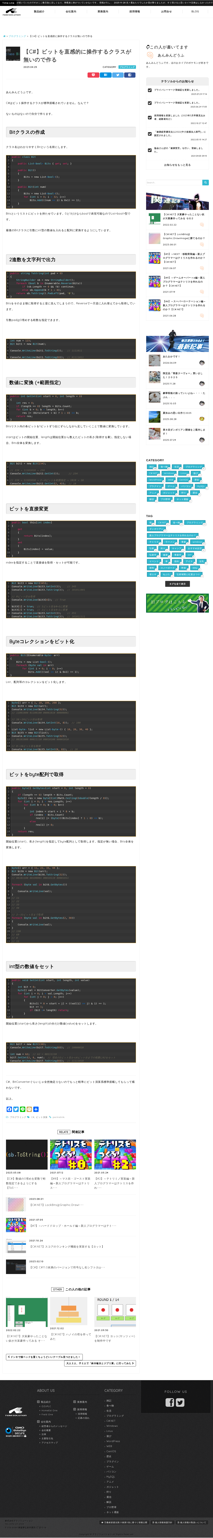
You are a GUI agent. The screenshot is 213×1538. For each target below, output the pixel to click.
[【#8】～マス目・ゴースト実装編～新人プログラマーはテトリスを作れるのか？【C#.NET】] (71, 1155)
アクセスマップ (50, 1442)
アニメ (110, 1481)
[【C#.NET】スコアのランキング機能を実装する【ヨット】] (16, 1246)
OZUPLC (46, 1406)
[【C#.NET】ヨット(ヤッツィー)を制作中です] (115, 1312)
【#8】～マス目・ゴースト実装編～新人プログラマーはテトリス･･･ (70, 1183)
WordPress (113, 1441)
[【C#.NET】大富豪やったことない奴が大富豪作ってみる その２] (27, 1312)
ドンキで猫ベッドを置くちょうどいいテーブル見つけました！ (45, 1356)
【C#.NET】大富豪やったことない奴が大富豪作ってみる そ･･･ (26, 1338)
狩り (108, 1491)
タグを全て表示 (177, 583)
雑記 (108, 1400)
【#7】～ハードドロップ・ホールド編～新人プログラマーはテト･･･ (72, 1225)
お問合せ (166, 11)
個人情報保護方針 (163, 1522)
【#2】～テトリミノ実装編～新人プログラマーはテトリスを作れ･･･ (114, 1183)
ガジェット (112, 1486)
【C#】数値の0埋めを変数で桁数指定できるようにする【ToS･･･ (26, 1183)
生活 (108, 1410)
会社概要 (46, 1430)
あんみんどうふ (171, 55)
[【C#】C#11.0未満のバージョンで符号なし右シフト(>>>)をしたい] (16, 1267)
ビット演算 (42, 1117)
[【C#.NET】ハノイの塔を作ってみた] (68, 1311)
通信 (108, 1497)
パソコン (111, 1471)
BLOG (195, 11)
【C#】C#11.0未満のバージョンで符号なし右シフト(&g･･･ (67, 1267)
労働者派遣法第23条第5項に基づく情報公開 (125, 1522)
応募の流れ (84, 1418)
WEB (109, 1446)
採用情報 (134, 11)
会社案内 (71, 11)
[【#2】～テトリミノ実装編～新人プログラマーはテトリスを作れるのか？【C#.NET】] (115, 1155)
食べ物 (110, 1405)
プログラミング (127, 67)
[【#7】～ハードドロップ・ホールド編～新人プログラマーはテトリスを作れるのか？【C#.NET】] (16, 1225)
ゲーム (110, 1466)
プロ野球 (111, 1507)
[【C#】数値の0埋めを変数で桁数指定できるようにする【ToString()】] (27, 1155)
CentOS (111, 1451)
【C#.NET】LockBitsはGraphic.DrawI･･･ (56, 1205)
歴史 (108, 1456)
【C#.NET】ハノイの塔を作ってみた (70, 1337)
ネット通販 (112, 1512)
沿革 (44, 1434)
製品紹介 (39, 11)
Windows (112, 1425)
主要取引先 (47, 1438)
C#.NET (111, 1420)
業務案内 (103, 11)
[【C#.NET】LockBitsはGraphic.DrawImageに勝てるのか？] (16, 1204)
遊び (108, 1436)
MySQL (110, 1476)
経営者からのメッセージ (54, 1426)
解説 (108, 1502)
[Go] (205, 182)
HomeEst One (50, 1410)
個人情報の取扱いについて (193, 1522)
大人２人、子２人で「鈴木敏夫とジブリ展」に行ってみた (99, 1363)
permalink (59, 1117)
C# (32, 1117)
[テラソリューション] (11, 15)
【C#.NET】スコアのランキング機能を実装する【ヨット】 (67, 1246)
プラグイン (112, 1461)
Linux (109, 1431)
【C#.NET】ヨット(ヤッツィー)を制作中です (114, 1338)
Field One (47, 1414)
